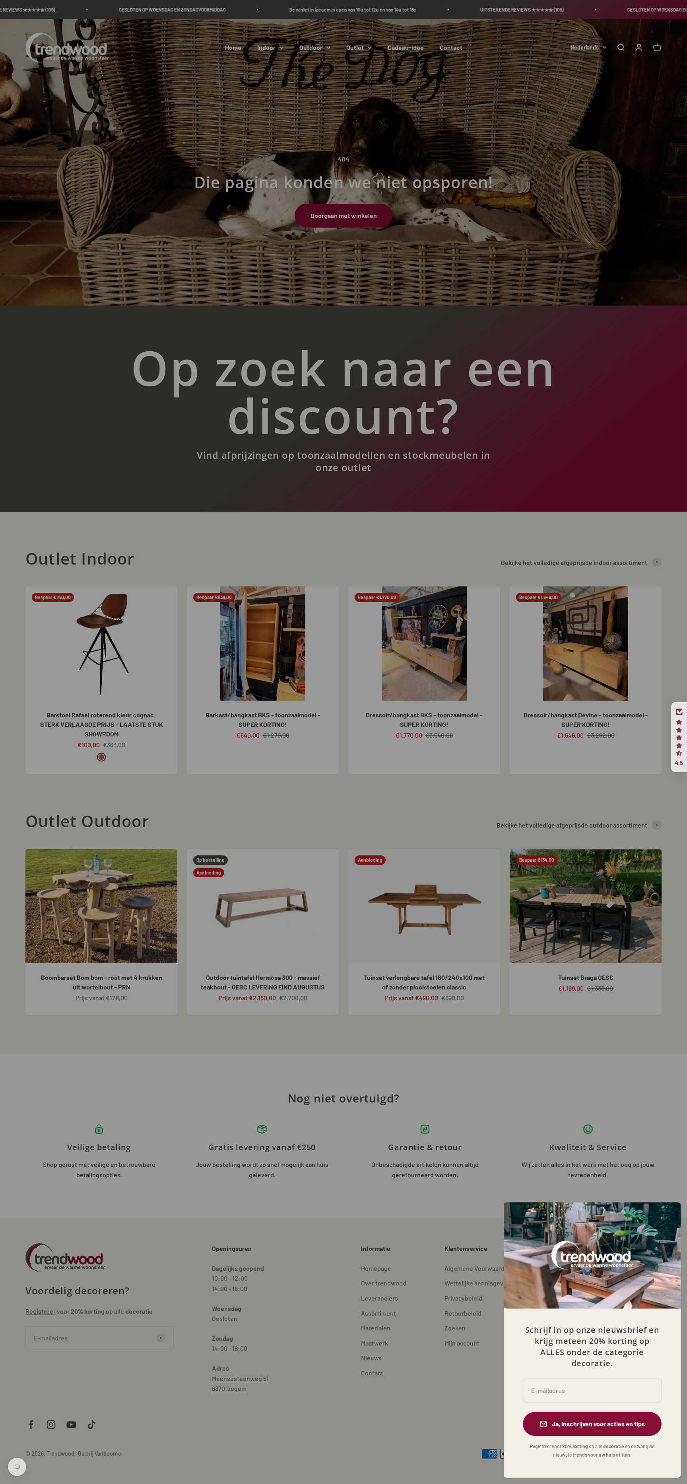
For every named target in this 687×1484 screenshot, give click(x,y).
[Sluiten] (664, 1219)
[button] (679, 737)
